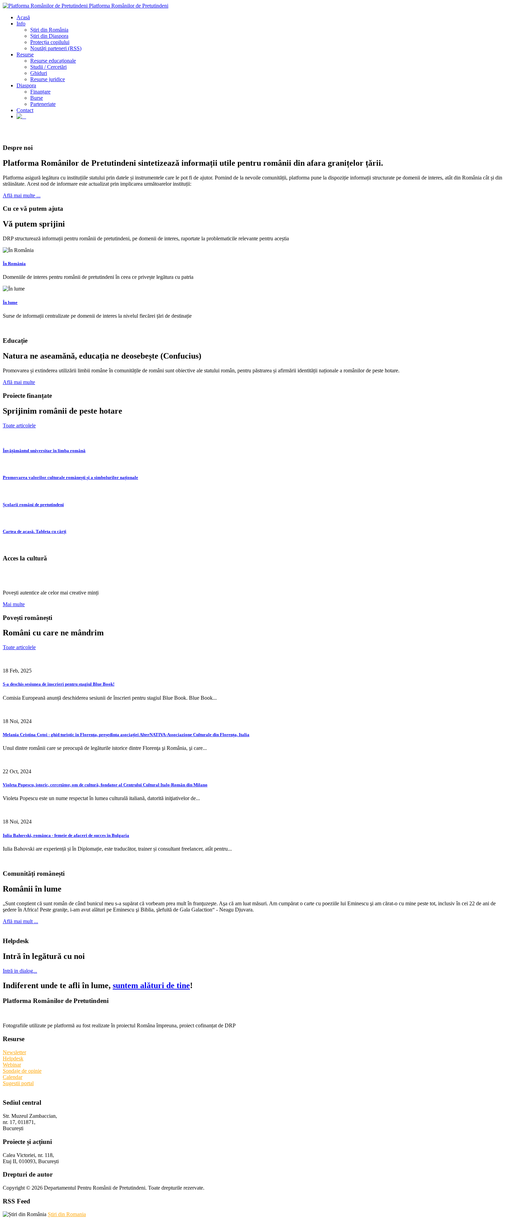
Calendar (12, 1077)
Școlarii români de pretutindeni (33, 504)
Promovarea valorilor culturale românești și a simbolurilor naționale (70, 477)
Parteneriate (43, 104)
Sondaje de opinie (22, 1071)
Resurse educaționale (53, 61)
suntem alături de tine (151, 985)
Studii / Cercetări (48, 67)
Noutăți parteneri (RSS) (55, 48)
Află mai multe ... (22, 195)
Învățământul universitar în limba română (44, 450)
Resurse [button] (25, 54)
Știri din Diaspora (49, 36)
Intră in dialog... (20, 971)
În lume (10, 302)
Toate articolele (19, 425)
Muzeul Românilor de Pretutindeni (85, 575)
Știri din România (49, 30)
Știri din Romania (67, 1214)
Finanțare (40, 92)
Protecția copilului (49, 42)
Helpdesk (13, 1058)
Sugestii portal (18, 1083)
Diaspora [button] (26, 85)
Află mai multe (19, 382)
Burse (36, 98)
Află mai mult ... (20, 921)
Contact (24, 110)
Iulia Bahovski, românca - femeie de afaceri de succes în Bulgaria (66, 835)
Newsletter (14, 1052)
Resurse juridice (47, 79)
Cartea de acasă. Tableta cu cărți (34, 531)
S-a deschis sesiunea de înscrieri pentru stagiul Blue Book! (58, 684)
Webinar (12, 1065)
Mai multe (14, 604)
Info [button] (20, 23)
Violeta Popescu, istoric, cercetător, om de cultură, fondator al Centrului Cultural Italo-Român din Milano (105, 784)
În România (14, 263)
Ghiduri (38, 73)
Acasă (23, 17)
